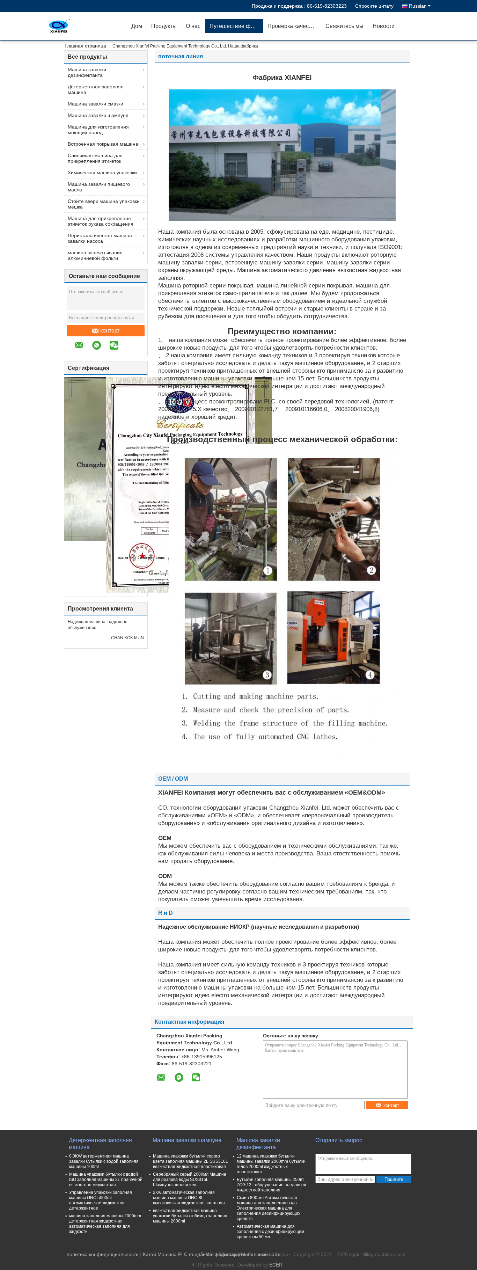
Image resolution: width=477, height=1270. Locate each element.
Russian (418, 6)
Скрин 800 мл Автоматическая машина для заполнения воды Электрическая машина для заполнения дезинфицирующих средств (268, 1208)
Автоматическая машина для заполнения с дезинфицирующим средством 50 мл (270, 1231)
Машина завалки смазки (95, 104)
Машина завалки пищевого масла (99, 186)
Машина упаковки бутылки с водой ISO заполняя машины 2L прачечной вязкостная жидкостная (105, 1179)
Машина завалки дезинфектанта (87, 72)
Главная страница (85, 46)
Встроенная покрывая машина (103, 144)
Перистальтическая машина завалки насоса (100, 238)
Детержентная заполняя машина (96, 89)
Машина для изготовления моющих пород (98, 129)
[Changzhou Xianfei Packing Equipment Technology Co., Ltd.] (86, 26)
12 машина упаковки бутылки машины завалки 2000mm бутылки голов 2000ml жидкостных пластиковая (271, 1164)
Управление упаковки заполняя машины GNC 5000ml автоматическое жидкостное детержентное (100, 1200)
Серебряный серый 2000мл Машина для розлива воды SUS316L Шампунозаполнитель (189, 1179)
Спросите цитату (374, 6)
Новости (384, 26)
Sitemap (228, 1254)
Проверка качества (292, 26)
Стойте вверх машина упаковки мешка (104, 204)
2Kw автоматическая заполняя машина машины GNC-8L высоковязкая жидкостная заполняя (189, 1197)
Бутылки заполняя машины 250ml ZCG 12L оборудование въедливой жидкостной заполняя (271, 1184)
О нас (193, 26)
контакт (109, 331)
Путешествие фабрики (236, 26)
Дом (136, 26)
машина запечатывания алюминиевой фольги (95, 255)
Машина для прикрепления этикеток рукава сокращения (100, 221)
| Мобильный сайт (258, 1254)
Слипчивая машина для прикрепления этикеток (95, 158)
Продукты (164, 26)
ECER (275, 1265)
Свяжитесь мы (344, 26)
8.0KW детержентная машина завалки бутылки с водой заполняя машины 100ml (104, 1161)
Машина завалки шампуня (98, 115)
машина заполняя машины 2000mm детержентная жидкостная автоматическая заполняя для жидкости (105, 1223)
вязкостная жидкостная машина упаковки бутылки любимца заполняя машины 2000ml (190, 1216)
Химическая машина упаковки (102, 172)
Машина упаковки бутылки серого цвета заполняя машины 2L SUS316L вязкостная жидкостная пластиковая (190, 1161)
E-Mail (207, 1254)
